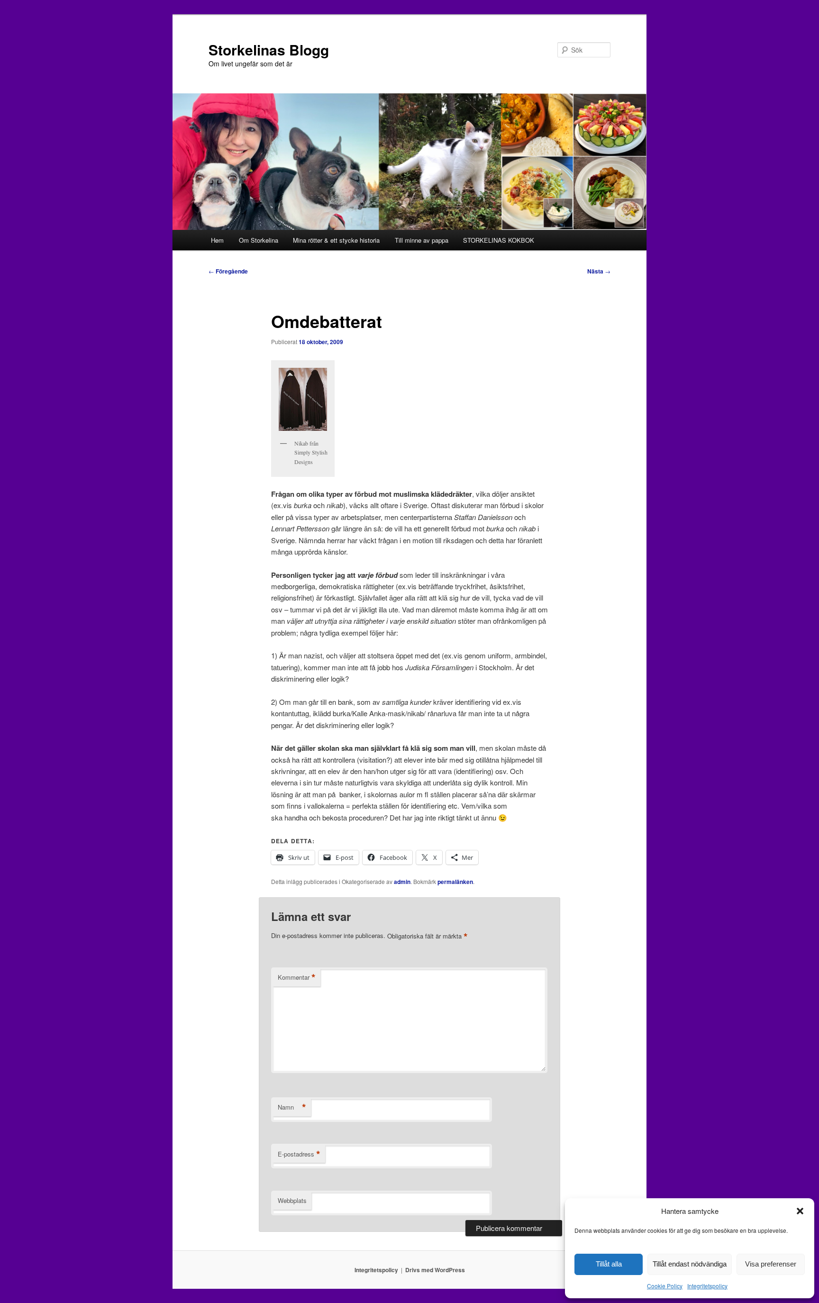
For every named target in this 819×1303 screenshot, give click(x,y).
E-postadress (299, 1154)
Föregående (228, 271)
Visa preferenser (770, 1264)
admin (402, 881)
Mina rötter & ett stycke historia (336, 240)
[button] (800, 1211)
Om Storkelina (258, 240)
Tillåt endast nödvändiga (690, 1264)
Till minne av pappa (421, 240)
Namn (292, 1107)
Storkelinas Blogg (269, 49)
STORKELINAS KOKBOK (498, 240)
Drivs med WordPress (435, 1270)
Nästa (598, 271)
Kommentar (297, 977)
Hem (217, 240)
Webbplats (292, 1200)
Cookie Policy (664, 1286)
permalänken (455, 881)
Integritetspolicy (707, 1286)
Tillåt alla (609, 1264)
